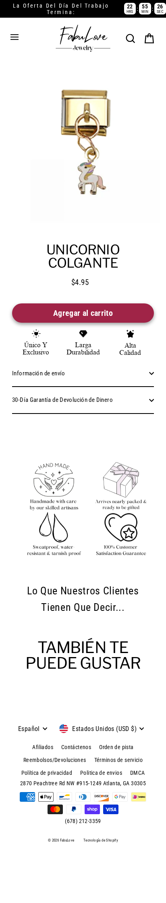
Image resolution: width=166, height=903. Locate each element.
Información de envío (38, 373)
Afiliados (42, 747)
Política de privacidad (46, 773)
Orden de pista (116, 747)
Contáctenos (76, 747)
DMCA (137, 773)
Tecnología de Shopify (100, 840)
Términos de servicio (118, 760)
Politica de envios (101, 773)
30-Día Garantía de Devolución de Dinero (62, 399)
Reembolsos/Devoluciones (54, 760)
